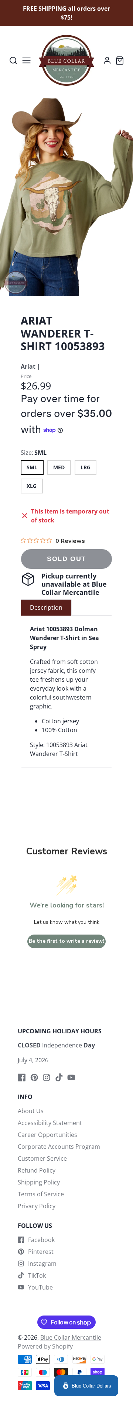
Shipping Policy (39, 1182)
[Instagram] (46, 1077)
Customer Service (42, 1158)
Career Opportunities (47, 1135)
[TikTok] (59, 1077)
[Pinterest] (34, 1077)
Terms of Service (41, 1194)
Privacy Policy (36, 1206)
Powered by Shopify (45, 1346)
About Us (31, 1111)
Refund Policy (36, 1170)
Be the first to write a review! (66, 941)
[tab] (46, 607)
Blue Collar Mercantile (70, 1337)
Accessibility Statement (50, 1123)
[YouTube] (71, 1077)
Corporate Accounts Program (59, 1146)
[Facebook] (22, 1077)
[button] (60, 288)
